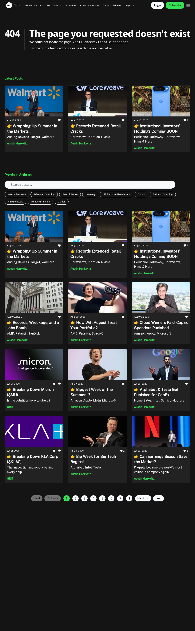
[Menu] (188, 5)
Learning (90, 194)
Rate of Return (70, 194)
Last (158, 498)
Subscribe (175, 5)
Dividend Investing (163, 194)
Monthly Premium (40, 201)
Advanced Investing (44, 194)
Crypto (141, 194)
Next (140, 498)
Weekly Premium (17, 194)
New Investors (15, 201)
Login (157, 5)
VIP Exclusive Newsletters (116, 194)
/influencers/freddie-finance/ (100, 42)
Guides (61, 201)
